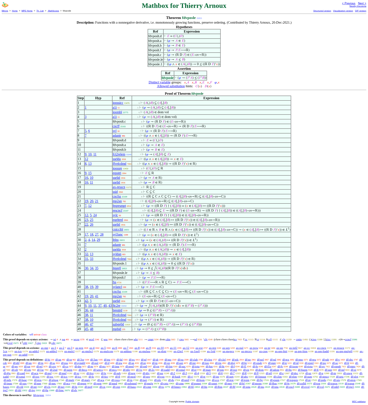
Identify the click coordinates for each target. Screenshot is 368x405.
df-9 (256, 373)
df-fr (346, 363)
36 (86, 310)
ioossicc (118, 102)
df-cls (47, 386)
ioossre (117, 168)
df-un (29, 363)
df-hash (176, 376)
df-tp (155, 363)
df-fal (119, 359)
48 (91, 329)
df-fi (316, 369)
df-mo (168, 359)
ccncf (348, 339)
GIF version (360, 11)
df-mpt (272, 363)
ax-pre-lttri (281, 351)
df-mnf (62, 373)
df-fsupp (303, 369)
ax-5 (103, 347)
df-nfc (235, 359)
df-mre (37, 383)
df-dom (259, 369)
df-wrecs (98, 369)
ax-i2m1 (178, 351)
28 (102, 234)
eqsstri (117, 173)
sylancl (117, 287)
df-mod (131, 376)
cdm (167, 339)
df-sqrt (230, 376)
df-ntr (33, 386)
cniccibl (118, 229)
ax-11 (173, 347)
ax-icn (18, 351)
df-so (335, 363)
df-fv (280, 366)
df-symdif (79, 363)
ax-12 (186, 347)
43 (110, 305)
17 (86, 234)
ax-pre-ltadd (322, 351)
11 (94, 154)
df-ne (248, 359)
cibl (25, 343)
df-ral (273, 359)
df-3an (94, 359)
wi (54, 339)
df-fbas (273, 383)
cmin (299, 339)
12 (86, 159)
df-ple (157, 380)
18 (91, 234)
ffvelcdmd (119, 163)
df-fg (287, 383)
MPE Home (27, 11)
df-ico (64, 376)
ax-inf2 (293, 347)
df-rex (285, 359)
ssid (115, 191)
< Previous (348, 3)
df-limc (60, 390)
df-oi (353, 369)
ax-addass (126, 351)
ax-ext (199, 347)
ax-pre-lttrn (301, 351)
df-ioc (50, 376)
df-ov (322, 366)
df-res (102, 366)
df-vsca (115, 380)
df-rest (230, 380)
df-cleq (208, 359)
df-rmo (299, 359)
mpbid (117, 329)
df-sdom (274, 369)
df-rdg (126, 369)
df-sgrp (97, 383)
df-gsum (274, 380)
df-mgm (81, 383)
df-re (203, 376)
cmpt (151, 339)
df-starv (85, 380)
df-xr (76, 373)
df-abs (244, 376)
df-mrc (52, 383)
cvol (10, 343)
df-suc (182, 366)
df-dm (78, 366)
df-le (103, 373)
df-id (296, 363)
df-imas (8, 383)
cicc (328, 339)
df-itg (32, 390)
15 (90, 173)
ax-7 (125, 347)
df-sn (131, 363)
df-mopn (257, 383)
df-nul (94, 363)
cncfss (117, 196)
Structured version (322, 11)
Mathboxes (53, 11)
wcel (91, 339)
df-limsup (260, 376)
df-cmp (147, 386)
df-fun (209, 366)
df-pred (129, 366)
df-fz (91, 376)
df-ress (38, 380)
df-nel (260, 359)
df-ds (171, 380)
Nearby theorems (357, 6)
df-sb (155, 359)
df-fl (117, 376)
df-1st (40, 369)
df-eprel (309, 363)
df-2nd (54, 369)
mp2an (117, 201)
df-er (194, 369)
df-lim (168, 366)
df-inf (341, 369)
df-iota (196, 366)
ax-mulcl (69, 351)
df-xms (246, 386)
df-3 (184, 373)
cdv (53, 343)
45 (86, 329)
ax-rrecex (246, 351)
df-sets (340, 376)
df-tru (107, 359)
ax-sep (226, 347)
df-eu (181, 359)
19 (86, 201)
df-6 (220, 373)
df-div (146, 373)
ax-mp (44, 347)
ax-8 (137, 347)
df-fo (255, 366)
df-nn (160, 373)
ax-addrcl (51, 351)
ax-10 (160, 347)
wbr (136, 339)
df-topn (245, 380)
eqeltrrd (118, 220)
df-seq (146, 376)
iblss (116, 240)
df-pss (64, 363)
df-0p (45, 390)
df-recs (113, 369)
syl (114, 131)
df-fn (221, 366)
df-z (281, 373)
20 (91, 201)
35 (96, 268)
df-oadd (165, 369)
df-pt (308, 380)
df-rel (39, 366)
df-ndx (7, 380)
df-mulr (70, 380)
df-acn (34, 373)
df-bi (47, 359)
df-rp (333, 373)
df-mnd (113, 383)
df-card (21, 373)
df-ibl (18, 390)
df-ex (132, 359)
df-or (69, 359)
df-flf (232, 386)
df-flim (218, 386)
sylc (115, 215)
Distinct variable (160, 82)
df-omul (180, 369)
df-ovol (305, 386)
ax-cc (307, 347)
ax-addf (23, 354)
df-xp (27, 366)
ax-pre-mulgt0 (344, 351)
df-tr (284, 363)
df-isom (293, 366)
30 (86, 268)
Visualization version (343, 11)
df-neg (131, 373)
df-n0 (269, 373)
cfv (206, 339)
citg (38, 343)
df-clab (194, 359)
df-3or (80, 359)
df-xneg (347, 373)
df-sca (100, 380)
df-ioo (35, 376)
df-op (167, 363)
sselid (116, 177)
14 (93, 240)
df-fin (288, 369)
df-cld (19, 386)
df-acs (66, 383)
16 (86, 177)
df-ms (261, 386)
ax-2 (61, 347)
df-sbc (349, 359)
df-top (316, 383)
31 (86, 258)
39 (96, 287)
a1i (115, 107)
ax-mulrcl (87, 351)
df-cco (215, 380)
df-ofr (15, 369)
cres (181, 339)
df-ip (129, 380)
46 (86, 324)
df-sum (308, 376)
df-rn (90, 366)
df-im (216, 376)
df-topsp (349, 383)
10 (90, 154)
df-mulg (148, 383)
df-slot (354, 376)
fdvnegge (38, 395)
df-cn (102, 386)
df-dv (74, 390)
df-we (15, 366)
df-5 (208, 373)
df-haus (131, 386)
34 (91, 268)
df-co (65, 366)
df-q (321, 373)
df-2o (151, 369)
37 (100, 305)
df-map (207, 369)
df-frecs (83, 369)
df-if (107, 363)
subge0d (118, 324)
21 (96, 201)
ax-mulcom (106, 351)
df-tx (161, 386)
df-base (23, 380)
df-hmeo (176, 386)
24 (95, 215)
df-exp (161, 376)
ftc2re (116, 305)
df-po (323, 363)
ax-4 (92, 347)
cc (246, 339)
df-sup (328, 369)
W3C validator (359, 401)
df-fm (204, 386)
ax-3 (69, 347)
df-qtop (351, 380)
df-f (233, 366)
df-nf (144, 359)
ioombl (117, 112)
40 (105, 305)
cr (258, 339)
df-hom (200, 380)
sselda (117, 159)
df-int (192, 363)
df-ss (52, 363)
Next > (362, 3)
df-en (246, 369)
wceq (76, 339)
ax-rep (212, 347)
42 (86, 301)
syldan (117, 254)
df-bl (242, 383)
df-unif (185, 380)
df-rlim (293, 376)
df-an (58, 359)
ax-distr (162, 351)
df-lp (74, 386)
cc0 (270, 339)
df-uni (179, 363)
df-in (40, 363)
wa (63, 339)
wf (195, 339)
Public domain (192, 401)
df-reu (312, 359)
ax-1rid (211, 351)
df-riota (308, 366)
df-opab (257, 363)
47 (91, 324)
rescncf (117, 210)
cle (284, 339)
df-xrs (336, 380)
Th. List (40, 11)
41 (96, 296)
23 (86, 220)
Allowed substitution (171, 86)
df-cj (190, 376)
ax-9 (148, 347)
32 (86, 254)
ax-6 (114, 347)
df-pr (143, 363)
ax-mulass (144, 351)
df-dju (7, 373)
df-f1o (267, 366)
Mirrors (5, 11)
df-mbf (335, 386)
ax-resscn (119, 187)
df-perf (88, 386)
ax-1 (53, 347)
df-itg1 (350, 386)
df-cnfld (301, 383)
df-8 (244, 373)
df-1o (139, 369)
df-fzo (104, 376)
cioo (313, 339)
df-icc (78, 376)
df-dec (294, 373)
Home (15, 11)
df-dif (16, 363)
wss (106, 339)
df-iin (218, 363)
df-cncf (290, 386)
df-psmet (196, 383)
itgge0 (117, 268)
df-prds (322, 380)
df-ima (115, 366)
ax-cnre (263, 351)
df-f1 (243, 366)
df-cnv (52, 366)
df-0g (260, 380)
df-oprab (336, 366)
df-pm (220, 369)
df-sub (117, 373)
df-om (27, 369)
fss (114, 282)
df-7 (232, 373)
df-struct (324, 376)
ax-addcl (34, 351)
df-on (156, 366)
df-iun (205, 363)
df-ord (143, 366)
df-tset (143, 380)
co (235, 339)
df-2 (172, 373)
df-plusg (53, 380)
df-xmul (20, 376)
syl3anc (118, 234)
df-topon (333, 383)
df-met (228, 383)
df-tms (275, 386)
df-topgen (292, 380)
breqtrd (117, 310)
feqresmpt (119, 206)
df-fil (191, 386)
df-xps (23, 383)
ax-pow (254, 347)
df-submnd (130, 383)
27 (96, 234)
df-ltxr (90, 373)
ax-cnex (321, 347)
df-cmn (180, 383)
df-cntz (164, 383)
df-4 (196, 373)
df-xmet (212, 383)
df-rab (325, 359)
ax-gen (79, 347)
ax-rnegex (228, 351)
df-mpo (351, 366)
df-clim (277, 376)
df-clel (222, 359)
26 (91, 224)
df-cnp (116, 386)
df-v (337, 359)
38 (86, 287)
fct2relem (119, 154)
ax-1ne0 (195, 351)
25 (91, 220)
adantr (117, 135)
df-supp (68, 369)
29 (98, 240)
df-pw (119, 363)
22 (86, 224)
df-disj (231, 363)
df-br (244, 363)
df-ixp (233, 369)
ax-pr (267, 347)
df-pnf (48, 373)
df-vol (320, 386)
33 (91, 258)
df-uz (308, 373)
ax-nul (239, 347)
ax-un (279, 347)
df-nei (61, 386)
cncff (116, 126)
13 (90, 163)
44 (91, 310)
